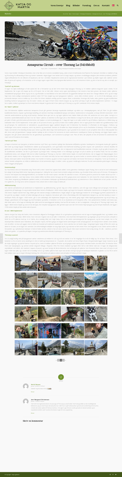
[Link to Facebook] (113, 474)
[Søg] (118, 5)
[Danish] (113, 5)
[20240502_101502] (61, 41)
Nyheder (8, 14)
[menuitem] (57, 5)
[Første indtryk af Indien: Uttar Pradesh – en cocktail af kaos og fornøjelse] (120, 238)
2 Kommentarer (53, 68)
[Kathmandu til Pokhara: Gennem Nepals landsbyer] (1, 238)
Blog (60, 68)
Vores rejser (77, 68)
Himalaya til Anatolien (68, 68)
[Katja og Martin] (17, 5)
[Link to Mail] (115, 474)
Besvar (32, 391)
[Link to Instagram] (110, 474)
